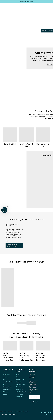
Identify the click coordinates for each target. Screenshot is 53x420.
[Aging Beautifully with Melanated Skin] (27, 345)
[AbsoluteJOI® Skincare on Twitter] (46, 415)
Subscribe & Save (6, 389)
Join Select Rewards (20, 384)
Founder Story (19, 381)
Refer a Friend (19, 386)
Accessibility (5, 394)
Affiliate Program (6, 374)
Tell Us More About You (21, 391)
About (28, 11)
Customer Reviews (20, 379)
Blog (17, 377)
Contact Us (5, 377)
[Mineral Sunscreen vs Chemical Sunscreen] (43, 346)
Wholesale (5, 391)
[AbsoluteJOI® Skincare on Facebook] (44, 412)
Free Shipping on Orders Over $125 (26, 1)
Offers (35, 11)
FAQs (4, 379)
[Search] (42, 8)
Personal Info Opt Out (7, 381)
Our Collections (32, 4)
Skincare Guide (19, 389)
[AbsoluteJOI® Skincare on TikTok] (50, 412)
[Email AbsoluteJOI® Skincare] (41, 412)
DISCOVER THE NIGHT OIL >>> (12, 245)
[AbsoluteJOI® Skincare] (13, 8)
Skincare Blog (33, 8)
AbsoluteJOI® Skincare (9, 412)
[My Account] (46, 8)
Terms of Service (18, 412)
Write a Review (19, 394)
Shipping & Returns (7, 386)
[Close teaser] (7, 206)
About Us (18, 374)
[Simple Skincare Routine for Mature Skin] (10, 345)
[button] (4, 210)
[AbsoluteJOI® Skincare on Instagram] (47, 412)
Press (4, 384)
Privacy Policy (26, 412)
